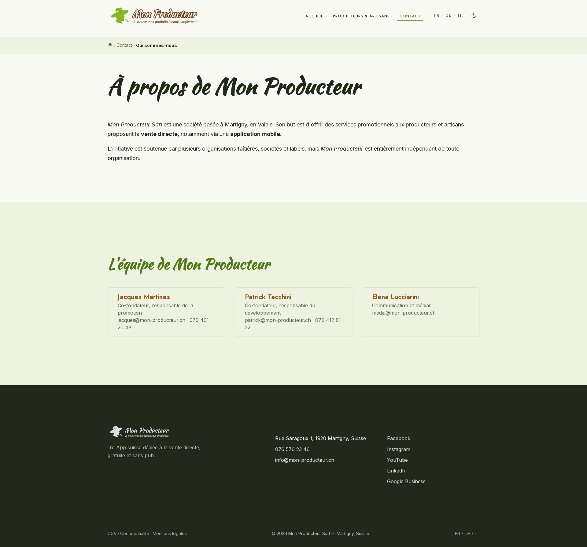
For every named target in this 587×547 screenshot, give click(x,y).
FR (436, 15)
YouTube (397, 460)
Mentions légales (170, 533)
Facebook (398, 438)
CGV (112, 533)
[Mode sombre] (473, 15)
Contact (410, 16)
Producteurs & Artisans (361, 16)
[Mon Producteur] (182, 431)
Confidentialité (134, 533)
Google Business (406, 481)
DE (448, 15)
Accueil (314, 16)
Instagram (398, 449)
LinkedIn (397, 471)
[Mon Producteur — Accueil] (154, 15)
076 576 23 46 (292, 449)
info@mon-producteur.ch (304, 460)
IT (460, 15)
